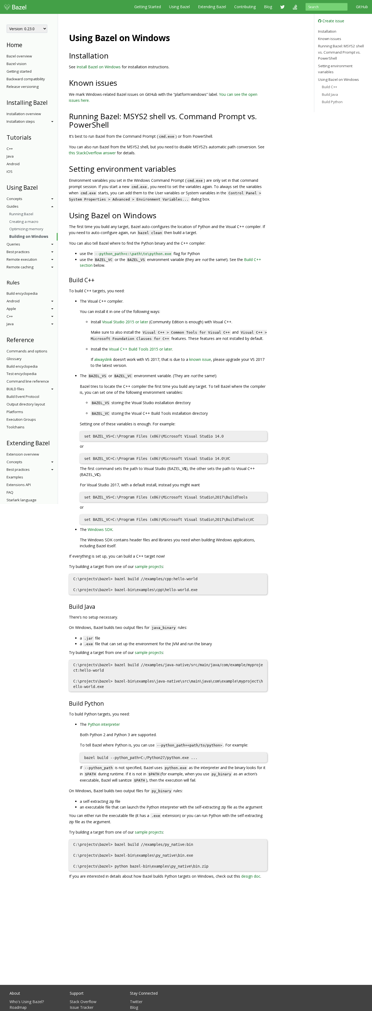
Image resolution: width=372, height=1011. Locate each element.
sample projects (149, 566)
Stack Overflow (83, 1001)
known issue (200, 359)
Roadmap (18, 1007)
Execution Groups (21, 419)
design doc (250, 876)
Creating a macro (23, 221)
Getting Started (147, 6)
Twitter (136, 1001)
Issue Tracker (81, 1007)
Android (13, 163)
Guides (13, 206)
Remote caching (20, 267)
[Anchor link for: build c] (97, 279)
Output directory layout (26, 404)
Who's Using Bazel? (27, 1001)
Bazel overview (19, 56)
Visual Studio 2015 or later (125, 321)
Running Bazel (21, 213)
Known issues (329, 38)
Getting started (19, 71)
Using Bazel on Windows (338, 79)
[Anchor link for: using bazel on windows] (174, 37)
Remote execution (22, 259)
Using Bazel (179, 6)
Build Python (332, 101)
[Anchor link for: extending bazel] (53, 442)
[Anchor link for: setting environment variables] (180, 168)
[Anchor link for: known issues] (121, 82)
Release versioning (23, 86)
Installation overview (24, 113)
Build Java (330, 94)
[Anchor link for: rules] (22, 282)
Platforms (15, 411)
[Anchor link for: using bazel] (41, 187)
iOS (10, 171)
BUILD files (15, 388)
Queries (13, 244)
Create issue (332, 20)
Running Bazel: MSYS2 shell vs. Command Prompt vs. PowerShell (341, 52)
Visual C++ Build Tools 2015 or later (140, 349)
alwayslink (103, 359)
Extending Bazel (212, 6)
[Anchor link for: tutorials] (34, 137)
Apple (11, 308)
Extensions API (19, 484)
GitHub (362, 6)
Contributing (245, 6)
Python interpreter (104, 724)
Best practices (18, 251)
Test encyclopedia (21, 373)
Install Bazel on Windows (99, 66)
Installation (327, 31)
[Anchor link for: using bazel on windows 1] (160, 215)
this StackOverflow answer (92, 152)
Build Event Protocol (23, 396)
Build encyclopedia (22, 293)
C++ (10, 148)
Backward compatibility (26, 78)
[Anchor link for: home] (25, 44)
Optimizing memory (26, 228)
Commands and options (27, 351)
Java (10, 156)
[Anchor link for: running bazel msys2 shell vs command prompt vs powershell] (113, 124)
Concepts (14, 198)
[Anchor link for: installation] (113, 55)
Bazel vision (16, 63)
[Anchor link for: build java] (98, 606)
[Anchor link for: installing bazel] (50, 102)
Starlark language (21, 499)
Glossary (14, 358)
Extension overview (23, 454)
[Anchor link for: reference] (37, 339)
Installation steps (21, 121)
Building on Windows (28, 236)
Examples (15, 477)
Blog (268, 6)
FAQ (10, 492)
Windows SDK (100, 529)
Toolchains (16, 427)
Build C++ (329, 86)
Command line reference (28, 381)
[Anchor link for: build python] (106, 703)
